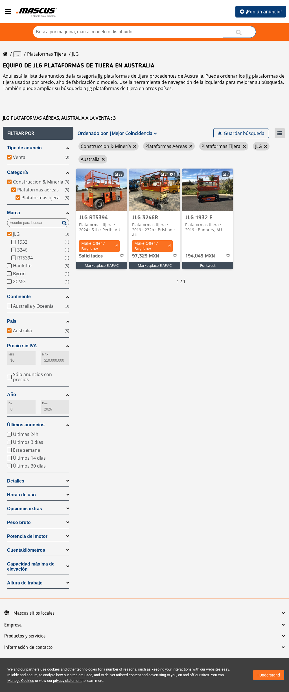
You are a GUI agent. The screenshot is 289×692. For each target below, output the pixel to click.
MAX (45, 354)
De (10, 403)
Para (44, 403)
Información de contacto (28, 647)
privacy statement (67, 680)
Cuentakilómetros (26, 550)
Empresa (13, 625)
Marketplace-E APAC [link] (102, 265)
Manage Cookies (20, 680)
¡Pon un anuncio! (264, 11)
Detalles (15, 481)
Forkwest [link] (208, 265)
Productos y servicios (24, 636)
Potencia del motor (27, 536)
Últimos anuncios (26, 424)
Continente (19, 296)
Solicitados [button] (91, 256)
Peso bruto (19, 522)
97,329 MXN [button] (145, 256)
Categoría (17, 172)
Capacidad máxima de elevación (30, 566)
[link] (101, 190)
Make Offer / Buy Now (93, 246)
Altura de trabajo (25, 582)
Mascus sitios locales (34, 613)
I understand (268, 675)
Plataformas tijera (46, 54)
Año (11, 394)
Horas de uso (21, 494)
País (11, 321)
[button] (38, 133)
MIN (11, 354)
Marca (13, 212)
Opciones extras (24, 508)
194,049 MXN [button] (200, 256)
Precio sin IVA (22, 345)
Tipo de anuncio (24, 147)
